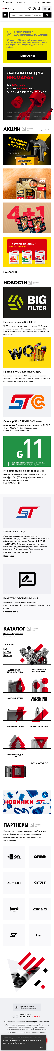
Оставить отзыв (10, 611)
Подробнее (8, 555)
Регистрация (46, 2)
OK (41, 1047)
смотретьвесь (35, 629)
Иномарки (7, 655)
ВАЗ (5, 649)
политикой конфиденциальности (34, 1029)
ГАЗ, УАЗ (7, 652)
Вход (37, 2)
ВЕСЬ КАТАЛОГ (39, 763)
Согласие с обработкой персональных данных (27, 1032)
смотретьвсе (30, 129)
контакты (21, 2)
